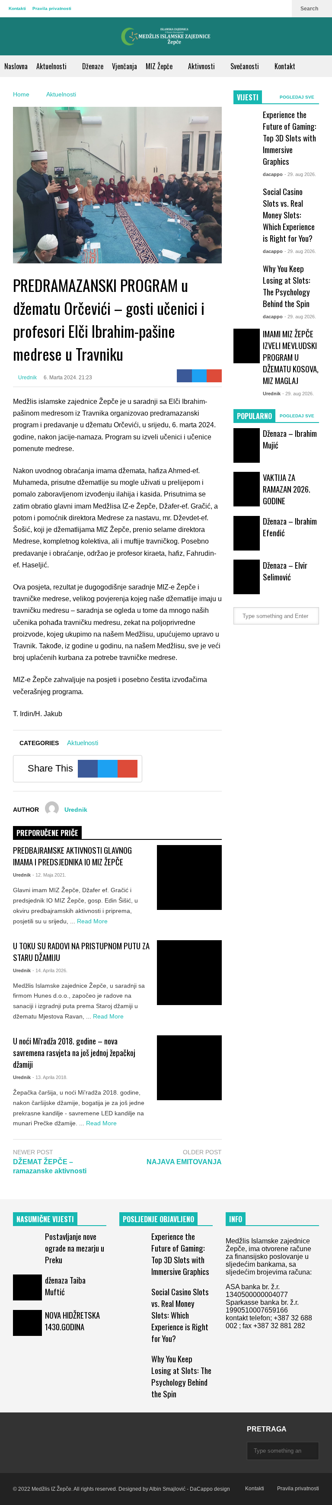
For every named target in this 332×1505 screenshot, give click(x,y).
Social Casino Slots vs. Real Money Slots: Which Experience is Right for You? (289, 215)
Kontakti (17, 8)
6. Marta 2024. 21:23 (68, 378)
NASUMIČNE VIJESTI (45, 1219)
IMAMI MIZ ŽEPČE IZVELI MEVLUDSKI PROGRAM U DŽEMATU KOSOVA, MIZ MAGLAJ (291, 357)
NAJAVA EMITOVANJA (184, 1162)
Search (309, 9)
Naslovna (16, 66)
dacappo (273, 174)
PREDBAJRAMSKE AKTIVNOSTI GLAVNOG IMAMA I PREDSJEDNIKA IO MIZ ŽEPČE (72, 856)
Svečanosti (245, 66)
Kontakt (285, 66)
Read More (93, 921)
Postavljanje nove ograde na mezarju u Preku (74, 1247)
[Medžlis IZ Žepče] (166, 36)
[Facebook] (184, 375)
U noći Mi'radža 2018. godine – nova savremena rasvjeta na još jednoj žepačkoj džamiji (74, 1052)
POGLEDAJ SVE (298, 97)
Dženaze (92, 66)
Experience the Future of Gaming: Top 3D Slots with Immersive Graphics (289, 138)
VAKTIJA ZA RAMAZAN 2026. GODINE (286, 488)
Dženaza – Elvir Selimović (285, 571)
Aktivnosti (202, 66)
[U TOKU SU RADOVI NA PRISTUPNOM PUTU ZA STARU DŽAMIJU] (189, 972)
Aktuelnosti (52, 66)
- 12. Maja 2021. (49, 874)
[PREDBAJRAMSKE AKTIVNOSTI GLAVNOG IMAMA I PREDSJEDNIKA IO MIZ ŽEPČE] (189, 877)
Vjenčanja (124, 66)
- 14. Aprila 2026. (49, 970)
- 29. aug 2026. (300, 174)
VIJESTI (248, 97)
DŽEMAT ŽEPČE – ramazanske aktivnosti (49, 1166)
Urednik (27, 378)
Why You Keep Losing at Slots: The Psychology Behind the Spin (286, 286)
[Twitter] (199, 375)
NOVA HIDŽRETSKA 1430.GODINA (72, 1320)
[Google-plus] (214, 375)
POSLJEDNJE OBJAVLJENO (158, 1219)
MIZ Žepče (160, 66)
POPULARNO (254, 416)
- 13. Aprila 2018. (49, 1077)
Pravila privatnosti (51, 8)
